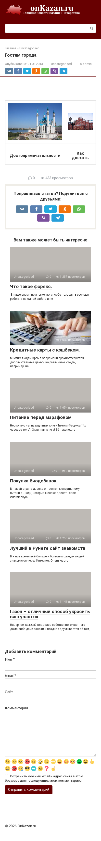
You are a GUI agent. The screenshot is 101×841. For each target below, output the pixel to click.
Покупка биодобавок (33, 481)
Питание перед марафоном (41, 417)
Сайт (9, 692)
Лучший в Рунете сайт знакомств (48, 548)
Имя (10, 659)
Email (10, 675)
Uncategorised (61, 64)
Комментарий (16, 708)
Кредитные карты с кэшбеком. (45, 350)
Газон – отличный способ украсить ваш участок (50, 614)
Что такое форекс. (31, 286)
